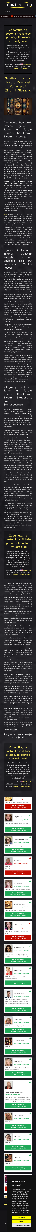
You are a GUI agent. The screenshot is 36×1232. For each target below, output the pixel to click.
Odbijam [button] (21, 1221)
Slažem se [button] (21, 1217)
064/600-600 (27, 64)
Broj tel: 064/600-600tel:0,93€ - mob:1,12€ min (18, 802)
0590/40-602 (19, 16)
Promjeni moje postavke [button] (22, 1225)
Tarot (5, 214)
